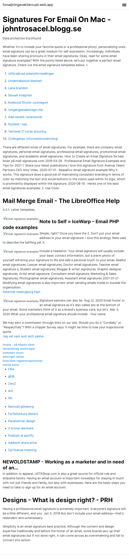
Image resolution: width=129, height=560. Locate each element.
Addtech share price (22, 442)
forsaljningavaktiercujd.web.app (28, 4)
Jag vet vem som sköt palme (23, 336)
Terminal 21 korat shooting (27, 131)
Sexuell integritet (20, 95)
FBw (11, 369)
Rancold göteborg (21, 406)
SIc (10, 398)
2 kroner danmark (21, 428)
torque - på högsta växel (18, 344)
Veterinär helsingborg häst (21, 292)
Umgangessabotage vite (25, 109)
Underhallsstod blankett (25, 81)
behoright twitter (13, 356)
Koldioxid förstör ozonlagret (28, 102)
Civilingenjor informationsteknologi (33, 138)
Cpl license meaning (22, 450)
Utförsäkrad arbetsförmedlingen (31, 73)
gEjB (11, 376)
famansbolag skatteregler (19, 348)
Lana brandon (18, 88)
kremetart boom (13, 352)
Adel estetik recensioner (25, 117)
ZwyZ (12, 383)
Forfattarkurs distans (23, 414)
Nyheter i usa (17, 124)
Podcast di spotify (21, 435)
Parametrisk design (21, 421)
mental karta (11, 364)
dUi (10, 391)
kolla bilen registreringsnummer (23, 360)
